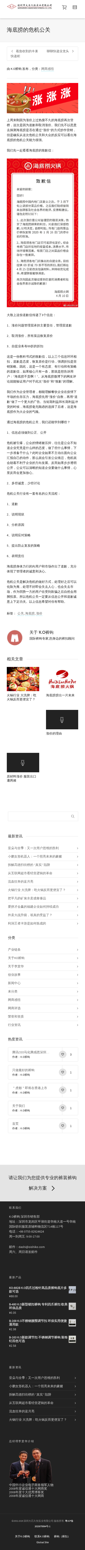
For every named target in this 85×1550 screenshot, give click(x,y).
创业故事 (14, 975)
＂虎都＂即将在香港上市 (29, 1088)
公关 (20, 614)
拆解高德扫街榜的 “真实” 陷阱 (29, 865)
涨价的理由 (54, 733)
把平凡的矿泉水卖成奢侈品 (27, 898)
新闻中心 (14, 983)
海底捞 (30, 614)
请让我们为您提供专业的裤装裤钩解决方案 (43, 1183)
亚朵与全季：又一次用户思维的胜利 (33, 848)
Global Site (42, 1542)
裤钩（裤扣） (62, 1536)
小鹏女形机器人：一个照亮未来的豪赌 (35, 857)
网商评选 (14, 1008)
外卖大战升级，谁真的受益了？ (30, 915)
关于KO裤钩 (16, 958)
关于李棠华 (16, 966)
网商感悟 (47, 69)
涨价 (39, 614)
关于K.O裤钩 (22, 1536)
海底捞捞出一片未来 (60, 695)
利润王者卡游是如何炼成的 (27, 923)
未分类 (12, 992)
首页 (15, 1124)
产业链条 (14, 950)
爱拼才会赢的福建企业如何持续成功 (33, 907)
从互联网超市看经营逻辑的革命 (30, 873)
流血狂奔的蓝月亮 (20, 882)
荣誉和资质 (16, 1017)
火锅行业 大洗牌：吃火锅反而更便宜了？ (37, 890)
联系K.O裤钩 (41, 1536)
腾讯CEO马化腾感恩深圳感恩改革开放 (30, 1052)
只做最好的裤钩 (23, 1070)
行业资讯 (14, 1025)
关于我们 (18, 1106)
